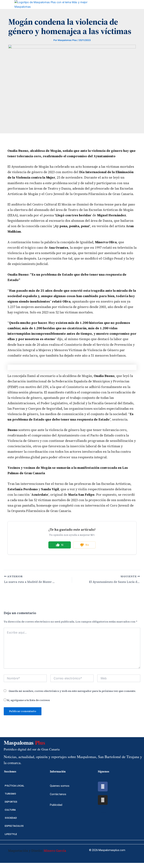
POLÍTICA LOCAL (14, 785)
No (87, 544)
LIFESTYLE (11, 834)
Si (62, 544)
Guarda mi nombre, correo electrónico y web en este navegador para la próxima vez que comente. (72, 691)
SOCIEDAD (11, 817)
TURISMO (10, 793)
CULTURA (10, 809)
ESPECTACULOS (14, 825)
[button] (3, 4)
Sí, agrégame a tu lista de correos (28, 700)
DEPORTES (11, 801)
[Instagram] (103, 800)
